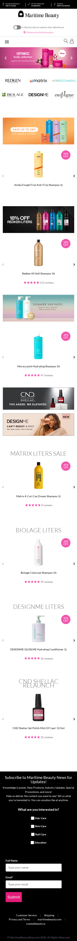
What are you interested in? (38, 809)
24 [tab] (41, 293)
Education (40, 842)
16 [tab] (33, 288)
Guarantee (37, 5)
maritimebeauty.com (49, 919)
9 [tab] (55, 200)
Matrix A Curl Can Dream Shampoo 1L (38, 496)
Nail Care (40, 834)
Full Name (12, 860)
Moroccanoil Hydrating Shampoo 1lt (38, 366)
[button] (6, 57)
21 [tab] (61, 288)
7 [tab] (44, 200)
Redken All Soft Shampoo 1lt (38, 273)
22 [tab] (66, 288)
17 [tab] (38, 288)
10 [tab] (61, 200)
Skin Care (40, 826)
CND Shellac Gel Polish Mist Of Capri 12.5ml (39, 728)
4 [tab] (27, 200)
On (17, 27)
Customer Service (26, 915)
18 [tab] (44, 288)
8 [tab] (50, 200)
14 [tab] (44, 204)
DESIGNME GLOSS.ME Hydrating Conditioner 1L (38, 649)
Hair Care (40, 818)
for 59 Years (13, 5)
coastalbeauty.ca (35, 923)
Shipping (49, 915)
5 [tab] (33, 200)
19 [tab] (50, 288)
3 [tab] (22, 200)
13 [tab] (38, 204)
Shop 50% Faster (63, 5)
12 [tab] (33, 204)
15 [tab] (27, 288)
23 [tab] (36, 293)
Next (74, 176)
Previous (3, 176)
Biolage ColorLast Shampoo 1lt (38, 572)
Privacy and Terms (19, 919)
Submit (13, 897)
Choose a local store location (39, 32)
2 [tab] (16, 200)
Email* (9, 877)
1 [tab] (10, 200)
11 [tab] (66, 200)
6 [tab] (38, 200)
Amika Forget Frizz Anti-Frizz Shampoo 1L (38, 184)
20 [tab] (55, 288)
